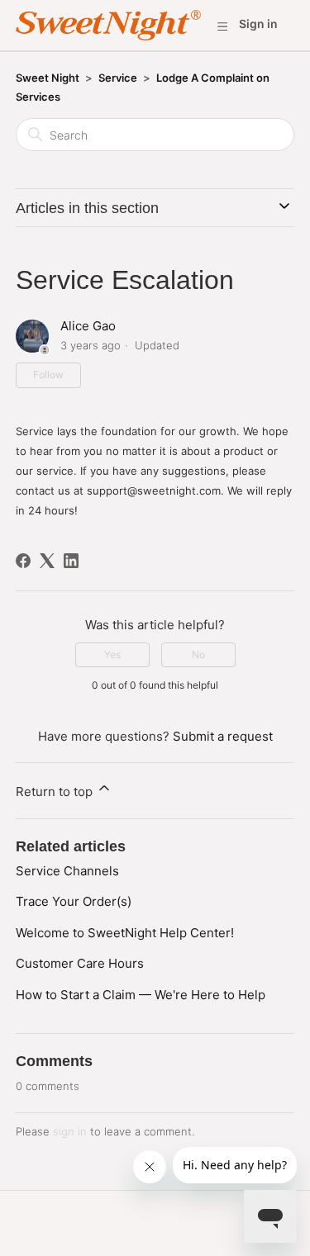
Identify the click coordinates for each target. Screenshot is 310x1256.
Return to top (56, 791)
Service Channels (67, 871)
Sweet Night (47, 77)
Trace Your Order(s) (73, 901)
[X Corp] (47, 560)
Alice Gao (88, 326)
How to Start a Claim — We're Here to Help (140, 994)
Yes (112, 654)
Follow (48, 374)
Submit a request (223, 736)
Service (117, 77)
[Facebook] (23, 560)
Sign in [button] (258, 24)
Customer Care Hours (80, 963)
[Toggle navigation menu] (222, 26)
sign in (70, 1131)
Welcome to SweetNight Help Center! (125, 933)
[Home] (108, 25)
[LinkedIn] (71, 560)
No (198, 654)
